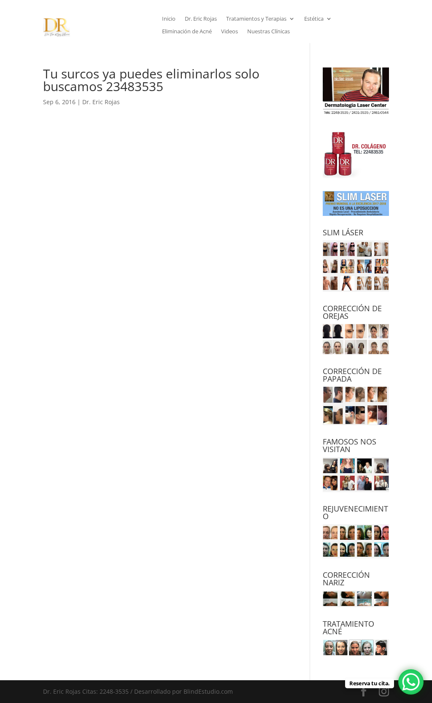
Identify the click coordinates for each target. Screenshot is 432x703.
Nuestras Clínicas (268, 31)
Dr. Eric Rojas (201, 19)
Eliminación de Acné (187, 31)
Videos (229, 31)
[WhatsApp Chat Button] (411, 682)
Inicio (169, 19)
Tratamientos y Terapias (256, 19)
